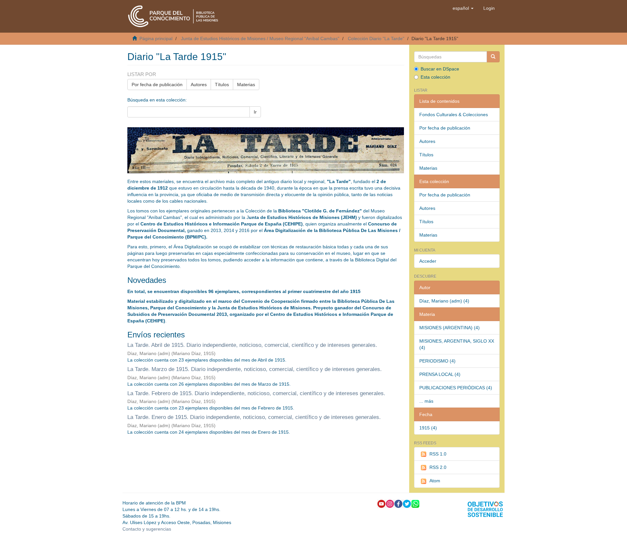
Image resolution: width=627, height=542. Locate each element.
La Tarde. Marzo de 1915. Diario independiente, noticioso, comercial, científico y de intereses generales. (254, 369)
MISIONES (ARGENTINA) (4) (449, 327)
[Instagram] (390, 503)
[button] (463, 8)
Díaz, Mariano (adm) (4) (444, 300)
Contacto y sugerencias (146, 529)
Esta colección (435, 77)
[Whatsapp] (415, 503)
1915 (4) (428, 427)
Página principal (155, 38)
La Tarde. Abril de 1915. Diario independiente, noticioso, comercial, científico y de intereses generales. (252, 345)
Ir (255, 112)
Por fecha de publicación (157, 84)
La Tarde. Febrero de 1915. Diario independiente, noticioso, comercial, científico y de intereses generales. (256, 393)
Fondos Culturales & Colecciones (453, 114)
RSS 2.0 (437, 467)
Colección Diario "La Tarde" (376, 38)
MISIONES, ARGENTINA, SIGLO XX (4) (456, 344)
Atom (434, 480)
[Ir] (493, 56)
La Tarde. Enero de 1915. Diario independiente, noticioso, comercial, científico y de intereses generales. (254, 417)
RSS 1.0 (437, 454)
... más (426, 401)
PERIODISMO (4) (437, 361)
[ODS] (485, 508)
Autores (199, 84)
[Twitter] (407, 503)
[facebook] (398, 503)
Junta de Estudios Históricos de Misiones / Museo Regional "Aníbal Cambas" (260, 38)
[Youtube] (381, 503)
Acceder (427, 261)
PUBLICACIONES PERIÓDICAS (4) (455, 387)
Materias (246, 84)
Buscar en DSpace (440, 68)
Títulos (222, 84)
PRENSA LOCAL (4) (439, 374)
